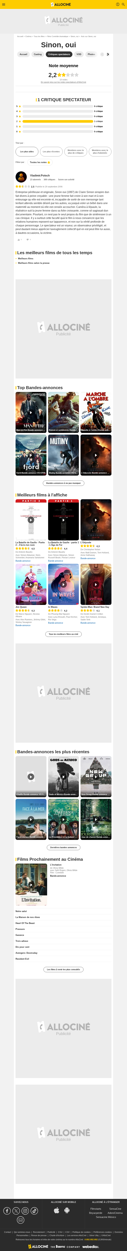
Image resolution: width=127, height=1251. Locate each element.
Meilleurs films (25, 258)
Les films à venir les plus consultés (63, 969)
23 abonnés (35, 179)
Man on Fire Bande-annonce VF (31, 430)
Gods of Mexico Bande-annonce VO (64, 794)
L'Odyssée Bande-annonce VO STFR (96, 473)
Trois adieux (22, 941)
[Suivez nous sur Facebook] (7, 1211)
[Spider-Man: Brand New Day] (96, 584)
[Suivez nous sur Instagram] (25, 1211)
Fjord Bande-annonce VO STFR (30, 473)
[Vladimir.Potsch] (21, 177)
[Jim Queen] (31, 584)
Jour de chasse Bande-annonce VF (96, 837)
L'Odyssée (86, 542)
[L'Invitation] (31, 885)
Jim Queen (21, 607)
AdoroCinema (115, 1212)
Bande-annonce (23, 561)
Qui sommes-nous (22, 1232)
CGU (60, 1232)
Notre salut (21, 911)
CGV (67, 1232)
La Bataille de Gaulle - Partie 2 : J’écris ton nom (30, 543)
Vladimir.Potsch (40, 175)
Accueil (20, 36)
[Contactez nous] (21, 1220)
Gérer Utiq (94, 1235)
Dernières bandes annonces (63, 847)
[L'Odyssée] (96, 519)
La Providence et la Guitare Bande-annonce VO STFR (64, 837)
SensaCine (115, 1208)
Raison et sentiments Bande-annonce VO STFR (64, 430)
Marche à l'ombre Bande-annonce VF (96, 430)
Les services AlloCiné (76, 1235)
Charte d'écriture (56, 1235)
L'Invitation (56, 865)
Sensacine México (106, 1217)
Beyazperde (95, 1212)
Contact (7, 1232)
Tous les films (39, 36)
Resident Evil (22, 959)
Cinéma (28, 36)
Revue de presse (39, 1235)
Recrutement (39, 1232)
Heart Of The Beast (25, 923)
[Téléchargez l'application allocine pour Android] (68, 1210)
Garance (20, 935)
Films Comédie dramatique (57, 36)
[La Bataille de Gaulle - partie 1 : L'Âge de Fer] (63, 519)
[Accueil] (61, 4)
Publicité (51, 1232)
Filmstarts (95, 1208)
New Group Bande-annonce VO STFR (96, 794)
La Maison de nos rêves (28, 917)
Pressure (20, 929)
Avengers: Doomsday (26, 953)
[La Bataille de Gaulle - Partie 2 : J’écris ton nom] (31, 519)
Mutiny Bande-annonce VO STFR (64, 473)
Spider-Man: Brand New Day (95, 607)
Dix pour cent (22, 947)
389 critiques (50, 179)
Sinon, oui (74, 36)
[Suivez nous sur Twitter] (16, 1211)
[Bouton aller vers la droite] (108, 54)
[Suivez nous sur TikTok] (35, 1211)
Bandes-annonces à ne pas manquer (63, 483)
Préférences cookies (102, 1232)
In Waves (52, 607)
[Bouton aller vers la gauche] (102, 54)
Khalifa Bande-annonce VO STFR (31, 794)
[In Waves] (63, 584)
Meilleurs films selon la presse (33, 263)
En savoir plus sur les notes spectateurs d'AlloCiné (63, 82)
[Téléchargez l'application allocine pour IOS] (58, 1210)
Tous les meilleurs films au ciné (63, 634)
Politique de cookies (81, 1232)
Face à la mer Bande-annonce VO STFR (31, 837)
